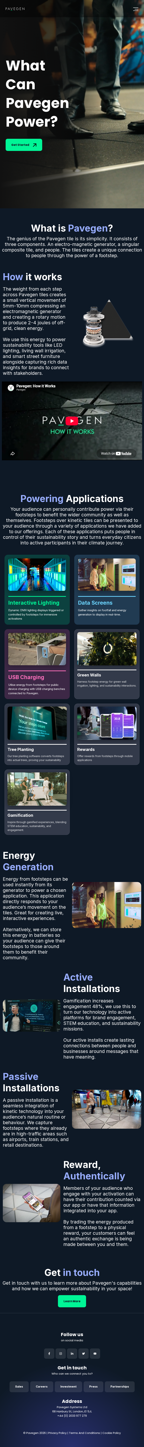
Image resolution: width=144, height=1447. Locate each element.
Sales (19, 1386)
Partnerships (119, 1386)
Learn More (72, 1301)
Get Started (20, 145)
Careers (42, 1386)
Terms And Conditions (84, 1433)
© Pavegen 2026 (34, 1433)
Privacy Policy (57, 1433)
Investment (68, 1386)
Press (93, 1386)
